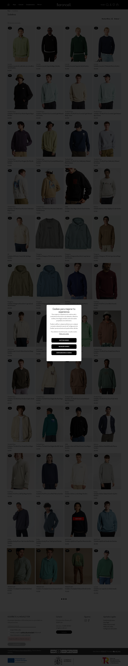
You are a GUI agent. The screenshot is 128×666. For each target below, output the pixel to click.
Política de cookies (64, 334)
